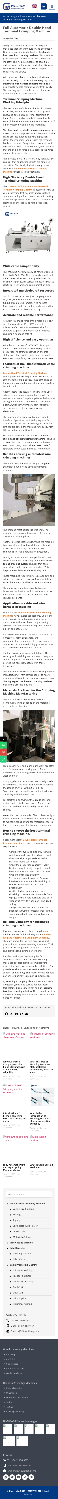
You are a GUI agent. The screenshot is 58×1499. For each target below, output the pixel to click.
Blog (13, 16)
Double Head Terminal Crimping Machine (25, 373)
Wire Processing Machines (18, 1349)
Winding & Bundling (23, 1208)
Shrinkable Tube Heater (25, 1225)
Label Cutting (20, 1259)
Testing (17, 1214)
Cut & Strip (18, 1287)
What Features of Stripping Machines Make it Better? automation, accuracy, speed (42, 1067)
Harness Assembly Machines (20, 1383)
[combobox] (29, 1194)
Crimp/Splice (19, 1298)
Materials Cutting (22, 1237)
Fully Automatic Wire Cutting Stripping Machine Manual (14, 1167)
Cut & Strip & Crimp (23, 1281)
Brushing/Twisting (22, 1303)
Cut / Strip (18, 1292)
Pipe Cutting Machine (21, 1242)
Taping (16, 1220)
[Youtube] (18, 1477)
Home (6, 16)
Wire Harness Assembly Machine (27, 1203)
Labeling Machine (22, 1253)
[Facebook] (6, 1477)
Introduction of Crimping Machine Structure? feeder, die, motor (15, 1117)
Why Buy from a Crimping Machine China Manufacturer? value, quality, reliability (14, 1067)
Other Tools (19, 1231)
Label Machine (17, 1248)
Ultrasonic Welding (23, 1270)
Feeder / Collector (22, 1275)
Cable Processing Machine (23, 1264)
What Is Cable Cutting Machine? (41, 1166)
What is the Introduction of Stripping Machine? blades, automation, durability (40, 1118)
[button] (6, 1014)
